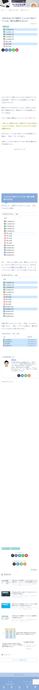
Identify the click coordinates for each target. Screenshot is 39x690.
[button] (35, 401)
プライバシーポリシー (29, 681)
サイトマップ (29, 684)
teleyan (13, 360)
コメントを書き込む (19, 660)
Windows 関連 (16, 548)
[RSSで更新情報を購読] (29, 375)
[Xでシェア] (3, 50)
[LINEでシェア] (13, 50)
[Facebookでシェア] (6, 50)
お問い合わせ (10, 684)
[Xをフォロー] (18, 375)
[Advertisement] (19, 74)
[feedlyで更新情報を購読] (25, 375)
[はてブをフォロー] (22, 375)
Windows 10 (6, 548)
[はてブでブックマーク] (10, 50)
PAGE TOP (20, 675)
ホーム (10, 681)
